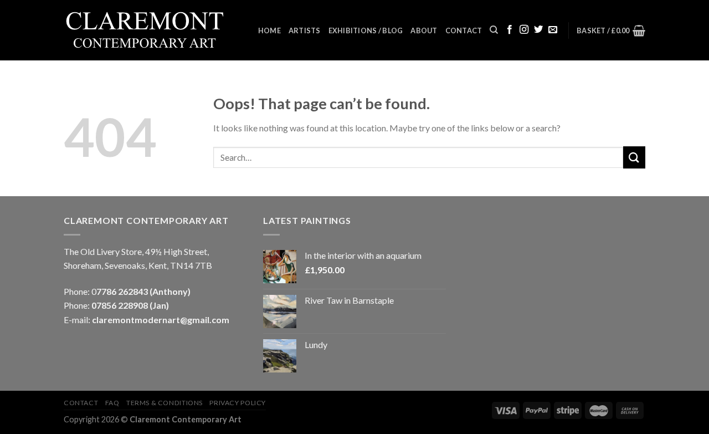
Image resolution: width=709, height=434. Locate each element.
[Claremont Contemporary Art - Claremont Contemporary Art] (152, 30)
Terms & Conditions (164, 403)
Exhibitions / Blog (365, 30)
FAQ (112, 403)
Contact (463, 30)
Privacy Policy (237, 403)
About (423, 30)
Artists (305, 30)
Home (269, 30)
